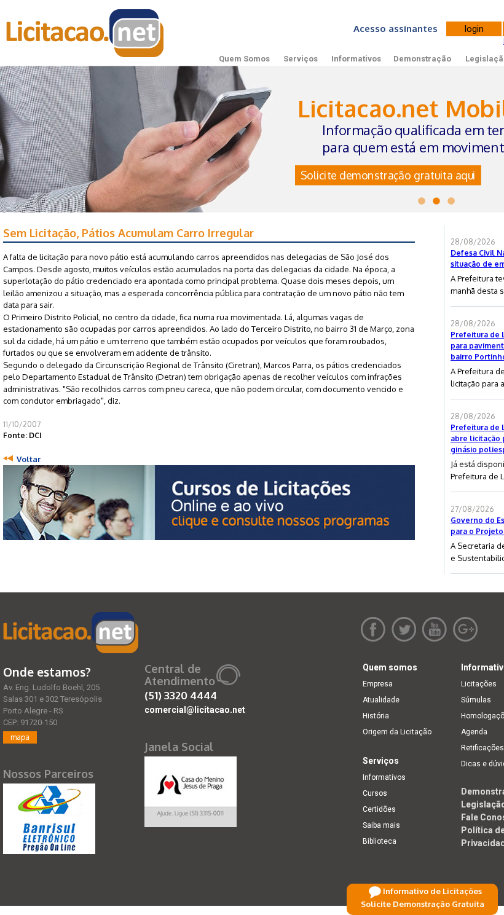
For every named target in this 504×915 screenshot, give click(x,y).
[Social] (190, 789)
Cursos (375, 793)
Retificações (482, 748)
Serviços (300, 58)
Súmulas (476, 700)
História (376, 716)
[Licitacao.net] (70, 632)
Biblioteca (379, 841)
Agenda (474, 732)
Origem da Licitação (397, 732)
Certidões (379, 809)
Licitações (479, 684)
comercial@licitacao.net (194, 710)
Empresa (378, 684)
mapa (20, 737)
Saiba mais (381, 825)
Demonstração (422, 58)
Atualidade (381, 700)
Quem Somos (244, 58)
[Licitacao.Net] (85, 33)
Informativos (356, 58)
